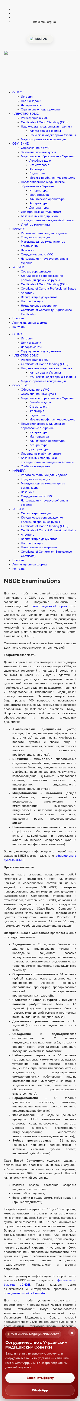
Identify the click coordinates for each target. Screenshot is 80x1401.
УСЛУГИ (18, 267)
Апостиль (27, 292)
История (27, 96)
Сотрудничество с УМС (37, 254)
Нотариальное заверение (39, 305)
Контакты (18, 327)
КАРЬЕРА (18, 228)
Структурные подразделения (41, 109)
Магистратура (39, 194)
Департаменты (31, 105)
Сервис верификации (36, 271)
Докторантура (39, 207)
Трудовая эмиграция (35, 237)
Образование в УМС (35, 147)
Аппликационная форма (29, 322)
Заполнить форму (40, 1377)
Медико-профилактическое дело (52, 177)
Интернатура (38, 190)
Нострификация (32, 301)
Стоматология (39, 165)
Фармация (36, 169)
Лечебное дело (40, 160)
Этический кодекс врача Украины (52, 135)
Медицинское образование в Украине (47, 156)
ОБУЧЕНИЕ (20, 143)
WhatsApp (40, 1390)
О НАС (17, 92)
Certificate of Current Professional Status (48, 288)
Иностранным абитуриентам (41, 211)
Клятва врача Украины (45, 130)
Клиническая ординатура (47, 199)
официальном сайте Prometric (25, 1293)
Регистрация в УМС (34, 118)
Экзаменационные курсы (38, 152)
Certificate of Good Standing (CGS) (44, 122)
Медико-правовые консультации (43, 139)
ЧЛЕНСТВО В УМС (25, 113)
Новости (18, 318)
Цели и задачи (31, 101)
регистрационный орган (49, 606)
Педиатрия (37, 173)
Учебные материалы (35, 224)
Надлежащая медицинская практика (46, 126)
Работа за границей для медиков (44, 233)
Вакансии (27, 250)
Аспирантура (38, 203)
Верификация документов (39, 297)
